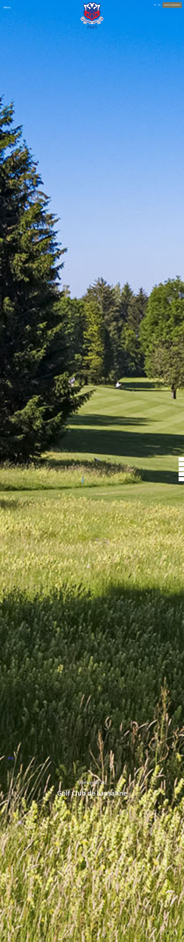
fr (155, 5)
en (159, 5)
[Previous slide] (168, 933)
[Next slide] (175, 933)
